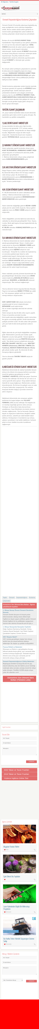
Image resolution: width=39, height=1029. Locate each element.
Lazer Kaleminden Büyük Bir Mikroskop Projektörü (16, 907)
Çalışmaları (6, 601)
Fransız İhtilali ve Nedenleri (12, 647)
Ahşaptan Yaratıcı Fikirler (11, 846)
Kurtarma (32, 597)
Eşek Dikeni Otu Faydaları (11, 876)
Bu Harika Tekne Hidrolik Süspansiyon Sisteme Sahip (18, 940)
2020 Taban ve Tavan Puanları (16, 770)
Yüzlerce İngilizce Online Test (16, 778)
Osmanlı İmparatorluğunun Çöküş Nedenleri (18, 661)
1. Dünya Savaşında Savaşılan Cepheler (17, 627)
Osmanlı (12, 597)
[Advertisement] (19, 509)
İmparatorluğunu (21, 597)
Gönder (31, 761)
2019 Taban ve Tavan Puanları (16, 774)
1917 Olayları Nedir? (10, 637)
